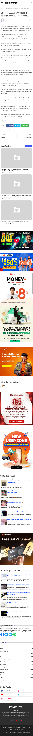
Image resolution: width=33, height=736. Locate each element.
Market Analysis (8, 8)
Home (2, 8)
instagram (26, 691)
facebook (9, 691)
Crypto (16, 648)
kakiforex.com (18, 732)
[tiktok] (21, 720)
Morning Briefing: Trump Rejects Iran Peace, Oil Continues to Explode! (15, 222)
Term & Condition (18, 729)
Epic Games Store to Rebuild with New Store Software (18, 584)
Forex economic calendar (16, 659)
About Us (10, 727)
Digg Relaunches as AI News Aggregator (15, 602)
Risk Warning (26, 727)
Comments (5, 386)
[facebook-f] (12, 720)
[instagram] (19, 720)
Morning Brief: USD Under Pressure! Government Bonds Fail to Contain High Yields (15, 170)
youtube (9, 695)
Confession (16, 646)
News (16, 675)
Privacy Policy (17, 727)
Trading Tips (16, 680)
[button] (31, 3)
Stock (16, 677)
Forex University (16, 661)
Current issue (16, 654)
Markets (16, 672)
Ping (11, 729)
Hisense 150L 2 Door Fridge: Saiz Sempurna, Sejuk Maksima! (19, 511)
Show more (28, 146)
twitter (26, 695)
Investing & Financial (16, 667)
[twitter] (14, 720)
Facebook (11, 125)
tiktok (9, 698)
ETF (16, 656)
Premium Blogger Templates (13, 733)
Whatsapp (25, 125)
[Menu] (2, 3)
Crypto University (16, 651)
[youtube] (16, 720)
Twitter (18, 125)
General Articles (16, 664)
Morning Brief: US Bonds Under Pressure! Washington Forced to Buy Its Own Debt (16, 196)
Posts (4, 385)
